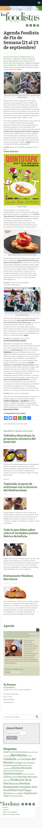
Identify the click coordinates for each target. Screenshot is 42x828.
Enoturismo (29, 763)
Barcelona (18, 755)
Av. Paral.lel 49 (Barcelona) (14, 340)
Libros (6, 776)
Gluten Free (26, 774)
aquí (26, 335)
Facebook (24, 401)
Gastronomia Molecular (13, 771)
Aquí (28, 142)
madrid (14, 777)
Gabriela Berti (8, 702)
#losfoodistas (16, 672)
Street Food (17, 790)
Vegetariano (30, 793)
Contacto (6, 810)
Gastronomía (12, 773)
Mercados (32, 777)
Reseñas (24, 783)
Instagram (14, 401)
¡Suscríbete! (14, 728)
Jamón (32, 774)
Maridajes (23, 777)
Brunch (29, 756)
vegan (20, 793)
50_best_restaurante (10, 694)
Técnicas (7, 793)
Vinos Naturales (16, 796)
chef (18, 759)
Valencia (15, 793)
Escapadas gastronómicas (14, 765)
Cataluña (9, 759)
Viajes (6, 796)
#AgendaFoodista (10, 409)
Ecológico (18, 762)
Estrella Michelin (22, 768)
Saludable (25, 787)
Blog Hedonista (8, 699)
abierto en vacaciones (15, 752)
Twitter (6, 401)
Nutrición (6, 780)
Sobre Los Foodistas (10, 812)
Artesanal (6, 756)
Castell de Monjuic (11, 151)
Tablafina (7, 352)
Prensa (5, 807)
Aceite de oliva (32, 752)
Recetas (15, 784)
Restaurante (11, 787)
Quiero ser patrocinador (11, 814)
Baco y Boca (7, 697)
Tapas (27, 790)
